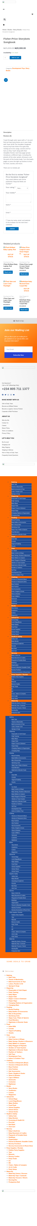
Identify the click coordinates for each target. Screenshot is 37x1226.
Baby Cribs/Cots (16, 655)
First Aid (14, 646)
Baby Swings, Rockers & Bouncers (21, 555)
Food (13, 536)
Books (10, 29)
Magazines (14, 852)
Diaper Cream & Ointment (18, 508)
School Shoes (15, 632)
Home (4, 29)
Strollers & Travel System (18, 562)
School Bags (15, 619)
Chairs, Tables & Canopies (19, 693)
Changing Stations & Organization (21, 513)
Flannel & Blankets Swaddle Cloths (21, 667)
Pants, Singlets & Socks (18, 591)
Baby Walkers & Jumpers (18, 558)
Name (8, 205)
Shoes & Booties (16, 594)
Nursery (14, 653)
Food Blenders (15, 532)
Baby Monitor (15, 641)
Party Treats (15, 686)
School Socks (15, 871)
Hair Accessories (16, 589)
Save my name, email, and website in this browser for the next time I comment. (18, 222)
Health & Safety (16, 636)
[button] (4, 19)
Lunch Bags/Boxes (17, 622)
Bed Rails (14, 648)
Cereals (14, 541)
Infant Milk (14, 539)
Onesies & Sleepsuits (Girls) (19, 581)
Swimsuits (14, 598)
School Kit (15, 617)
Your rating (10, 187)
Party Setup (15, 936)
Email (8, 212)
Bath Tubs (14, 484)
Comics (14, 613)
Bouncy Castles (16, 684)
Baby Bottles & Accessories (19, 522)
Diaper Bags (15, 510)
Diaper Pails (15, 505)
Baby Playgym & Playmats (19, 560)
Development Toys (18, 68)
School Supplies (16, 629)
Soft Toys (14, 570)
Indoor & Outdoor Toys (17, 811)
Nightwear (14, 840)
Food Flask (14, 627)
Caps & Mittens (16, 596)
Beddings (14, 662)
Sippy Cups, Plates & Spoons (19, 529)
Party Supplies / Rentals (19, 674)
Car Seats (14, 550)
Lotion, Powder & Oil (17, 491)
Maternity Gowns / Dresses (19, 703)
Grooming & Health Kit (17, 643)
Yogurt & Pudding (16, 543)
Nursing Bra (15, 710)
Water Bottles (15, 624)
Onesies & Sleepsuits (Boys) (19, 579)
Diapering (14, 496)
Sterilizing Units (16, 527)
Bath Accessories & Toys (18, 489)
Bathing (14, 482)
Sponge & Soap (16, 729)
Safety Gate (15, 638)
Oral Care (14, 888)
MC (12, 691)
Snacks (13, 782)
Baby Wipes (15, 503)
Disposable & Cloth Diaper (19, 498)
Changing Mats (16, 750)
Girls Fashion (15, 586)
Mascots (14, 681)
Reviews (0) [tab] (7, 136)
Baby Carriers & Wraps (18, 553)
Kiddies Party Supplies (18, 676)
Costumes (14, 601)
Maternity (14, 701)
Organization (15, 665)
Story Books (17, 29)
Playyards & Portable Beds (19, 660)
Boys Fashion (15, 584)
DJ (12, 689)
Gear (13, 548)
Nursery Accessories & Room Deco (21, 910)
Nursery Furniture (16, 670)
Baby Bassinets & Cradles (18, 657)
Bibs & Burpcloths (16, 524)
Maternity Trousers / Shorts (19, 708)
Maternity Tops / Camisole (18, 705)
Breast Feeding (16, 520)
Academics (14, 610)
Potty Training (15, 501)
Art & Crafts (15, 696)
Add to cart (15, 57)
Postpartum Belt (16, 712)
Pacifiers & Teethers (17, 567)
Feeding (14, 517)
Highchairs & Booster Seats (19, 534)
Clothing (14, 577)
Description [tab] (7, 132)
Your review (11, 193)
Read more (8, 272)
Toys (13, 679)
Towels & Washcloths (17, 486)
